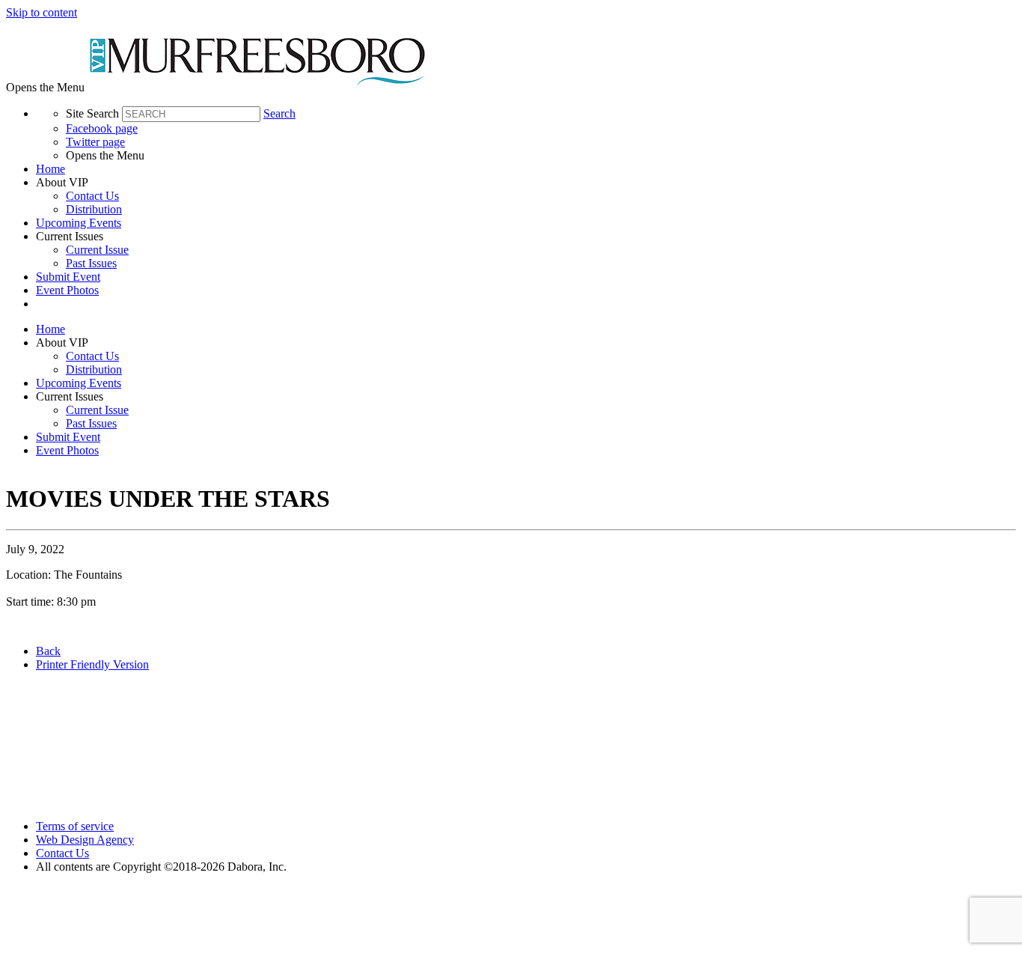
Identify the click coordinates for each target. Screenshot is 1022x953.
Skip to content (41, 12)
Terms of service (75, 826)
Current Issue (97, 249)
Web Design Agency (85, 839)
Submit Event (68, 276)
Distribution (94, 209)
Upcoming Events (78, 222)
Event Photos (67, 290)
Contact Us (92, 195)
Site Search (92, 113)
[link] (526, 169)
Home (50, 168)
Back (48, 651)
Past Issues (91, 263)
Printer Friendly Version (92, 664)
